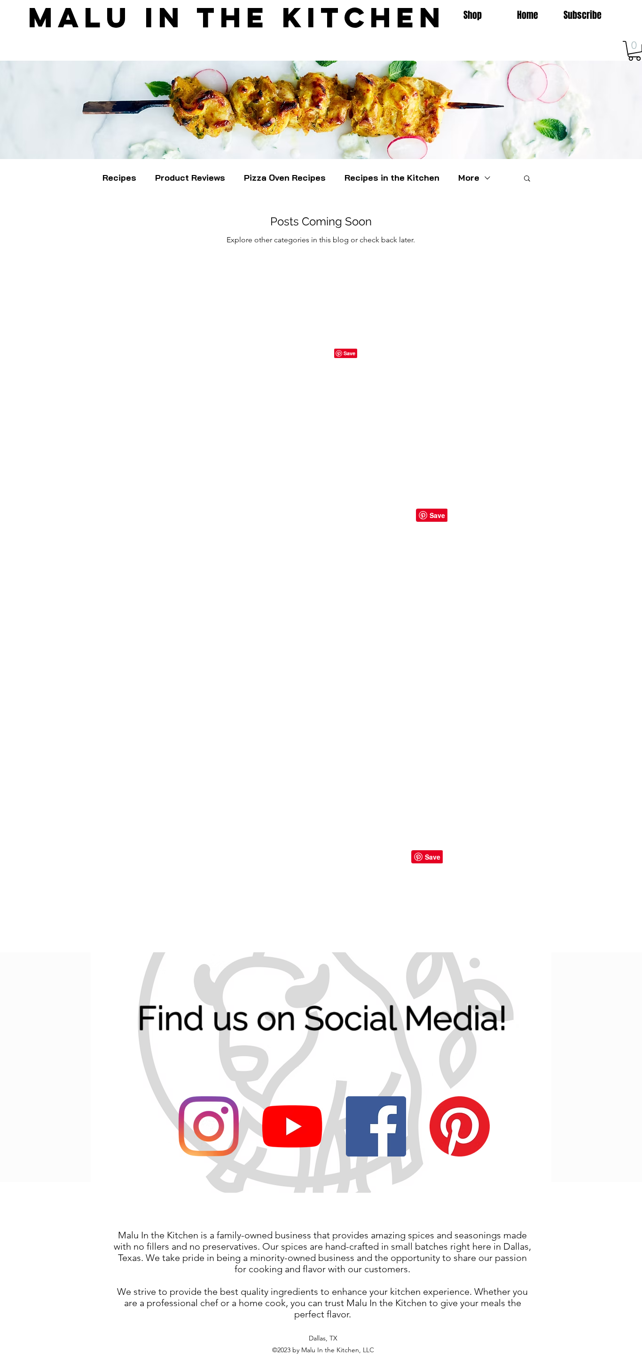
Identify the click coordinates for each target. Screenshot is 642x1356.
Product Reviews (190, 178)
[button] (527, 179)
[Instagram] (209, 1126)
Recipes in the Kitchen (391, 178)
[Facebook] (376, 1126)
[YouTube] (292, 1126)
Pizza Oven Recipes (285, 178)
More (468, 178)
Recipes (119, 178)
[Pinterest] (460, 1126)
